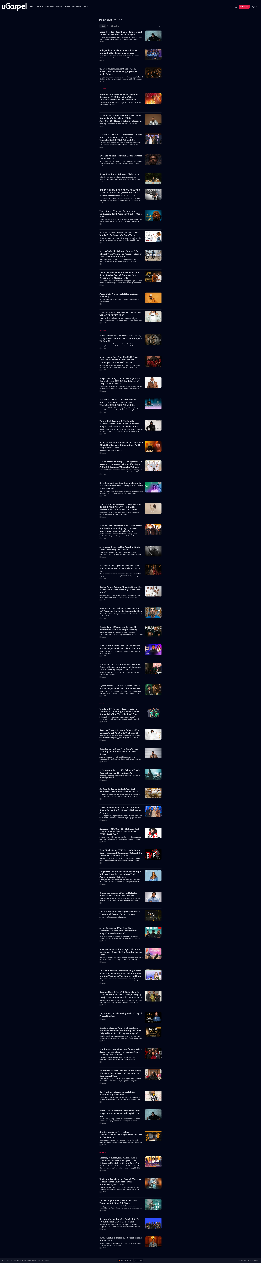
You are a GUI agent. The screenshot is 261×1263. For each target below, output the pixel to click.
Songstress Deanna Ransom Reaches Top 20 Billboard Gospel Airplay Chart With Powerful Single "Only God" (121, 874)
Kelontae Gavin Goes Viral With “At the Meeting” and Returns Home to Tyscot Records (119, 751)
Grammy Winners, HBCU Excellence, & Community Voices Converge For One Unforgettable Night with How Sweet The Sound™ (120, 1160)
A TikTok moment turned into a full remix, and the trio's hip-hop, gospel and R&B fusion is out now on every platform (121, 38)
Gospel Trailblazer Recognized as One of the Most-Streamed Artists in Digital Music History (121, 1244)
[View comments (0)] (115, 44)
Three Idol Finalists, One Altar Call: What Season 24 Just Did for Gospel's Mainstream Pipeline (121, 810)
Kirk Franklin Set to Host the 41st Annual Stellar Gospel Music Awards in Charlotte (120, 647)
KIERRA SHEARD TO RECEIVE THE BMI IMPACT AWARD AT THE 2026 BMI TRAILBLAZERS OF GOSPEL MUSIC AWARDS (118, 402)
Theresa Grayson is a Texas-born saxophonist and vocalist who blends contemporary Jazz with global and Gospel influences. (120, 737)
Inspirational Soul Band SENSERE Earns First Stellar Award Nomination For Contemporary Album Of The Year (119, 360)
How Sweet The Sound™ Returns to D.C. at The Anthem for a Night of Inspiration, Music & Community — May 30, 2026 (121, 1167)
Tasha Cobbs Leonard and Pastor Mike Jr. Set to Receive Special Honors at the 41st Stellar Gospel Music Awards (120, 275)
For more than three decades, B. (111, 450)
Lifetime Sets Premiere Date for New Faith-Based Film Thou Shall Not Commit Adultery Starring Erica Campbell (121, 1052)
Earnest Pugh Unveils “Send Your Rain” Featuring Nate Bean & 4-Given (119, 1201)
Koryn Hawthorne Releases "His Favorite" (120, 174)
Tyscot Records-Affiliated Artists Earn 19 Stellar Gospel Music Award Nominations (120, 687)
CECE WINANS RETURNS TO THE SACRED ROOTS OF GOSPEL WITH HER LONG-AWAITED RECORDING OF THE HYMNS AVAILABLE (120, 507)
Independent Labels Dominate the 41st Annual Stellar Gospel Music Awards (118, 51)
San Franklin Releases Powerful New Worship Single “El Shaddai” (118, 1093)
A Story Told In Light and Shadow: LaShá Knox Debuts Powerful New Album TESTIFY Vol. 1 (121, 568)
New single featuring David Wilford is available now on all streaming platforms (120, 777)
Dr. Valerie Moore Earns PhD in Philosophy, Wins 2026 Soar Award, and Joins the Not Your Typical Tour (121, 1073)
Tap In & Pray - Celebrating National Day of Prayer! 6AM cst (121, 1014)
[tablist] (110, 26)
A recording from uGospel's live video (113, 917)
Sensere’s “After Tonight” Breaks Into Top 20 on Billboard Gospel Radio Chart (120, 1220)
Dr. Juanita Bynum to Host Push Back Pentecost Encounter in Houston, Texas (119, 790)
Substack (240, 1260)
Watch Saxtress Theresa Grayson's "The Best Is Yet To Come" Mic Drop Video (119, 233)
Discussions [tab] (115, 26)
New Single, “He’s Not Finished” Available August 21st (118, 124)
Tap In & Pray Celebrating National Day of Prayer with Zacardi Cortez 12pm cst (120, 912)
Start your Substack (126, 1260)
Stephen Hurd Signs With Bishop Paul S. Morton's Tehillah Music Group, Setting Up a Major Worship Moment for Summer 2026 (121, 995)
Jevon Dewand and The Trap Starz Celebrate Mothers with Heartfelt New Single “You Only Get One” (119, 931)
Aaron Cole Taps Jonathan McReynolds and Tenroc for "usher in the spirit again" (121, 33)
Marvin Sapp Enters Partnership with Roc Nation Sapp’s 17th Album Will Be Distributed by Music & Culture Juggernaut (121, 118)
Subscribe (244, 7)
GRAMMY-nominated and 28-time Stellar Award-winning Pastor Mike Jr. (119, 300)
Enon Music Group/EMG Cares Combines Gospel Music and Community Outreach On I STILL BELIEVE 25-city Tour (121, 853)
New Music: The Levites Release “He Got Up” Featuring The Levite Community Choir (121, 609)
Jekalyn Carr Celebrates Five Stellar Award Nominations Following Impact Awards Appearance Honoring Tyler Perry (121, 528)
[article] (130, 38)
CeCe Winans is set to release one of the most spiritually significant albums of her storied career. (119, 513)
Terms (38, 1260)
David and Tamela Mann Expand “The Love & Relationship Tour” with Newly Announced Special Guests (120, 1182)
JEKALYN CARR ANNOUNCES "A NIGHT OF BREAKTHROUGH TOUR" (120, 313)
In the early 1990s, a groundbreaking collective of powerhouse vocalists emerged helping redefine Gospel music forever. (119, 718)
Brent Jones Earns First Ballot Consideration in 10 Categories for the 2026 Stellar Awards (121, 1134)
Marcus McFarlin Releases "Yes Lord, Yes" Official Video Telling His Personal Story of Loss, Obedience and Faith (121, 254)
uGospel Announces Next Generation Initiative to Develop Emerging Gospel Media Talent (118, 71)
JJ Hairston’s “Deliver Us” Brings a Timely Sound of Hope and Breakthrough (120, 771)
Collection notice (45, 1260)
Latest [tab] (103, 26)
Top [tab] (108, 26)
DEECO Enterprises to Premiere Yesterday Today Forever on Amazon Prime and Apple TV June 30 (121, 338)
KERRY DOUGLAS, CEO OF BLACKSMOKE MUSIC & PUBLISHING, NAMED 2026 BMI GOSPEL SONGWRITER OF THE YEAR (120, 193)
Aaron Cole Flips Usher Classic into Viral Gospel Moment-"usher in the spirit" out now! (120, 1113)
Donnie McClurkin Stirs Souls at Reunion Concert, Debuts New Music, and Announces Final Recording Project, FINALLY (121, 667)
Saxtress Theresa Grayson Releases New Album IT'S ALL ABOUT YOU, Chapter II (119, 731)
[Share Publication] (236, 7)
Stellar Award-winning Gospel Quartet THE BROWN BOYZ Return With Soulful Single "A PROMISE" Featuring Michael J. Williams (121, 464)
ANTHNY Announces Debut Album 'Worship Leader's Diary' (121, 157)
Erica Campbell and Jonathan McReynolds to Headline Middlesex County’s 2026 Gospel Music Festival (121, 486)
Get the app (138, 1260)
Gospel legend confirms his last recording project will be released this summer (119, 673)
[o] (153, 916)
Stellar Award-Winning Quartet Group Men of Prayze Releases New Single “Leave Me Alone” (121, 590)
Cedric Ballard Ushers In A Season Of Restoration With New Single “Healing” (119, 628)
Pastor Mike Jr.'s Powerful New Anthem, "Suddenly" (119, 295)
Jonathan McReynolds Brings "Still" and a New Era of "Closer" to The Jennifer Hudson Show (121, 952)
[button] (31, 6)
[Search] (231, 7)
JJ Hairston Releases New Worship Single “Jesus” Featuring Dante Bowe (120, 548)
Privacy (34, 1260)
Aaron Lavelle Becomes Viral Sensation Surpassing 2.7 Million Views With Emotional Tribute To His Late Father (119, 97)
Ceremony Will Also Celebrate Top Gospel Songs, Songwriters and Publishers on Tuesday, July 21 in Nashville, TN (121, 409)
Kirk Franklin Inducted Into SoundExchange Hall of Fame (121, 1239)
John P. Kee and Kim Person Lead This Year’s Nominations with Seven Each (120, 652)
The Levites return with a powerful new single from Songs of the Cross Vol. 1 (121, 615)
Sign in (254, 7)
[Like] (101, 168)
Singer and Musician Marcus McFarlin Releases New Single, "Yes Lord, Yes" (118, 894)
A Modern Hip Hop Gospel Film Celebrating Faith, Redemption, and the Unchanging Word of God (117, 345)
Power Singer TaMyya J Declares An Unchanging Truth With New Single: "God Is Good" (121, 214)
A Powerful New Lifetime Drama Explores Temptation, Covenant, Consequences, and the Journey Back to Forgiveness (118, 1058)
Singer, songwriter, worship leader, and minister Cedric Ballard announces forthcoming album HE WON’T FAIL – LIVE (121, 633)
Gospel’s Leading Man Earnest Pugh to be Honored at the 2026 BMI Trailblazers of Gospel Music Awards (120, 381)
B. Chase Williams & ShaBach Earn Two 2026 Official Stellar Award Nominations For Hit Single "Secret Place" (121, 445)
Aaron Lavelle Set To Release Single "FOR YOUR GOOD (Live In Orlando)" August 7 (120, 103)
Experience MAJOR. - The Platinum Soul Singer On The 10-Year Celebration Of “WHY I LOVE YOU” (119, 831)
